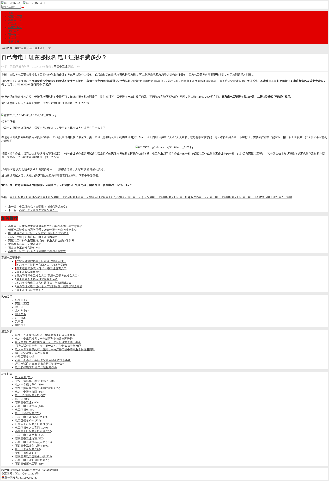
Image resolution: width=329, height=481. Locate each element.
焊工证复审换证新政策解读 (31, 353)
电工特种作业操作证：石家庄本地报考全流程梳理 (38, 233)
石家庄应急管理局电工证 (192, 197)
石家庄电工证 (27, 402)
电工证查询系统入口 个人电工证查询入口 (41, 268)
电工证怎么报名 (115, 197)
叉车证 (12, 38)
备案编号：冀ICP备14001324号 (20, 473)
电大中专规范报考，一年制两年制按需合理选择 (44, 338)
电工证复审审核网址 (28, 272)
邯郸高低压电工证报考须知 (24, 244)
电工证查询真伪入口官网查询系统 (37, 279)
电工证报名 (25, 409)
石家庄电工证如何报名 (32, 460)
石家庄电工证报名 (45, 197)
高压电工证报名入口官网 (277, 197)
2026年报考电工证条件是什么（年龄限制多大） (45, 282)
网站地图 (52, 469)
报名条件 (13, 30)
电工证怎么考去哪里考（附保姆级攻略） (44, 206)
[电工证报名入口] (23, 3)
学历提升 (13, 41)
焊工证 (12, 23)
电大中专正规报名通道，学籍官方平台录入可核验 (45, 335)
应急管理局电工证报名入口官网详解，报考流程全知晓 (49, 286)
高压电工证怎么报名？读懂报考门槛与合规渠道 (37, 251)
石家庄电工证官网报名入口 (223, 197)
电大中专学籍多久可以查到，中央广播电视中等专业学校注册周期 (55, 349)
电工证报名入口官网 (22, 197)
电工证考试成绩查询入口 (31, 290)
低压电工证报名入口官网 (90, 197)
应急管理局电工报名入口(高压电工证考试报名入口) (47, 275)
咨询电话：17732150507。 (118, 185)
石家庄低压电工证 (29, 463)
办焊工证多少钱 (24, 356)
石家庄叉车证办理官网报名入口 (38, 210)
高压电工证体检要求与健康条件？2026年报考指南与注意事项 (45, 226)
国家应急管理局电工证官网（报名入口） (41, 261)
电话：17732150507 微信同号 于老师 (29, 84)
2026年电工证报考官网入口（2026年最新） (42, 264)
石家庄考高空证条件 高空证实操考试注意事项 (43, 360)
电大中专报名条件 (29, 384)
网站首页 (20, 48)
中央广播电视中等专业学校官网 (37, 388)
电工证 (23, 398)
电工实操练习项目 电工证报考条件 (36, 367)
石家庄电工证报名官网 (32, 416)
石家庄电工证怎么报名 (138, 197)
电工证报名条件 (28, 420)
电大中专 (24, 377)
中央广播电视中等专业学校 (34, 380)
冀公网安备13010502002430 (20, 477)
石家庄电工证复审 (29, 434)
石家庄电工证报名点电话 (33, 442)
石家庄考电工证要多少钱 (33, 456)
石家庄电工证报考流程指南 (24, 247)
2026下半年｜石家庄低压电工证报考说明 (33, 236)
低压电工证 (15, 16)
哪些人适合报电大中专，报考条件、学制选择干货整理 (48, 345)
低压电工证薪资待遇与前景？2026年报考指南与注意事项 (42, 229)
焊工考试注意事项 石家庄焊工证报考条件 (40, 363)
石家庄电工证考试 (251, 197)
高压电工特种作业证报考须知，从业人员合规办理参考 (41, 240)
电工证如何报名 (65, 197)
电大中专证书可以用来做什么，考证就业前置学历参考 (48, 342)
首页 (11, 12)
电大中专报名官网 (29, 391)
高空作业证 (15, 27)
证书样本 (13, 34)
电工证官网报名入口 (164, 197)
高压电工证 (15, 20)
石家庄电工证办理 (29, 438)
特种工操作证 (26, 452)
